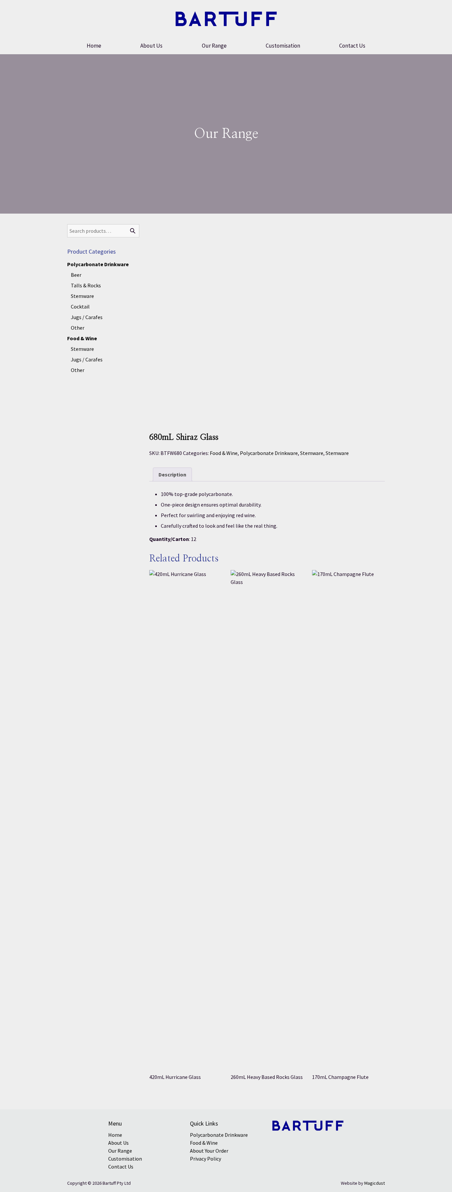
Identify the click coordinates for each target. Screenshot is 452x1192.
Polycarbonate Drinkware (269, 453)
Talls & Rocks (86, 285)
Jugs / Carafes (87, 317)
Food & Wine (224, 453)
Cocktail (80, 306)
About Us (151, 45)
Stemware (311, 453)
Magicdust (374, 1183)
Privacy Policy (205, 1158)
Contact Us (352, 45)
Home (94, 45)
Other (77, 327)
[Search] (132, 230)
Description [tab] (172, 474)
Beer (76, 274)
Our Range (214, 45)
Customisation (283, 45)
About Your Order (209, 1150)
